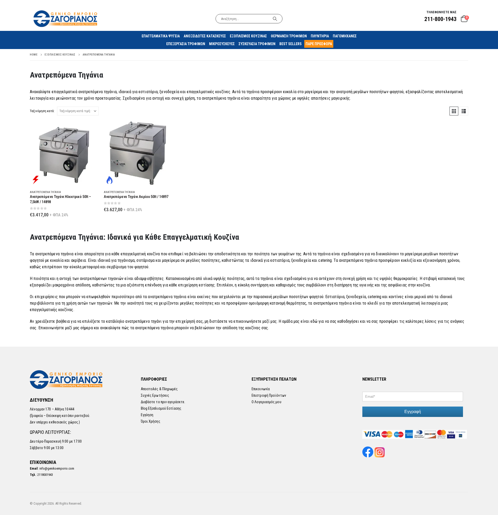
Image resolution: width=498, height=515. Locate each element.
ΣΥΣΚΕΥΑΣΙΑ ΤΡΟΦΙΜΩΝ (257, 44)
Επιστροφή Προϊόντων (269, 395)
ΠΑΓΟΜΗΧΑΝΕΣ (345, 36)
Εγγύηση (147, 415)
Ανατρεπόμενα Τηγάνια (45, 192)
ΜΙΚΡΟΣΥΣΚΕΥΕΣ (222, 44)
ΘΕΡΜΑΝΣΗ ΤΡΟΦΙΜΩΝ (289, 36)
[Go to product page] (64, 153)
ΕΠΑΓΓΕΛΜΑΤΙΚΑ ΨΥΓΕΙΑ (161, 36)
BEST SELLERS (290, 44)
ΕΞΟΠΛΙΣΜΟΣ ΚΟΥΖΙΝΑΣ (248, 36)
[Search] (275, 18)
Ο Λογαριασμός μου (266, 402)
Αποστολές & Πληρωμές (159, 389)
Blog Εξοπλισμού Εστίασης (161, 408)
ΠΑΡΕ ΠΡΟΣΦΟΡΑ (319, 44)
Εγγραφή (412, 411)
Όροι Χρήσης (150, 421)
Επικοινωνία (261, 389)
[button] (453, 111)
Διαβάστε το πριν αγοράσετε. (163, 402)
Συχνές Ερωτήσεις (155, 395)
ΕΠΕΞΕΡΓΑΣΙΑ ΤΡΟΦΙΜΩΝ (185, 44)
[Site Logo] (65, 18)
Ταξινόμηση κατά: (42, 111)
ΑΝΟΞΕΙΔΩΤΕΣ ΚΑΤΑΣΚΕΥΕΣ (205, 36)
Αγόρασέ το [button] (90, 129)
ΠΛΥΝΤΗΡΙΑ (320, 36)
